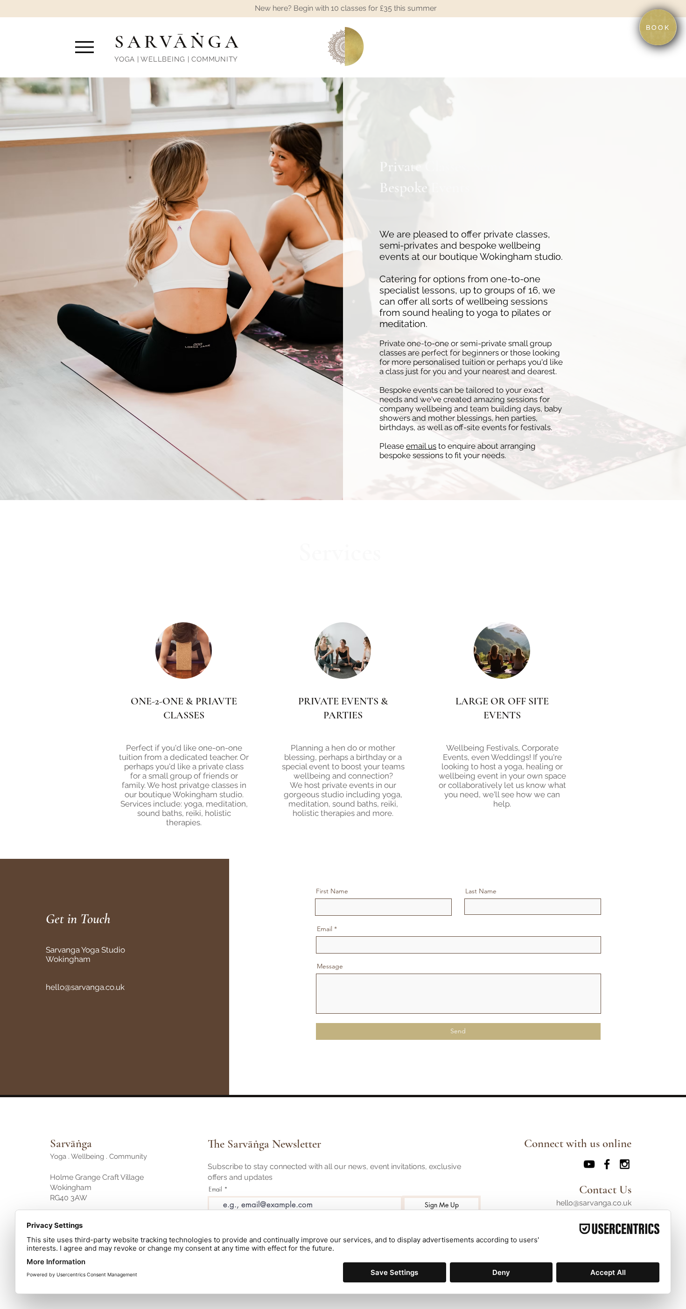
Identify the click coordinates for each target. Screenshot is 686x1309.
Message (330, 966)
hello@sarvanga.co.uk (85, 987)
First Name (332, 891)
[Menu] (84, 47)
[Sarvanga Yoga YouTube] (589, 1164)
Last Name (481, 891)
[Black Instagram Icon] (624, 1164)
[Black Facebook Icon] (607, 1164)
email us (421, 446)
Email (324, 929)
